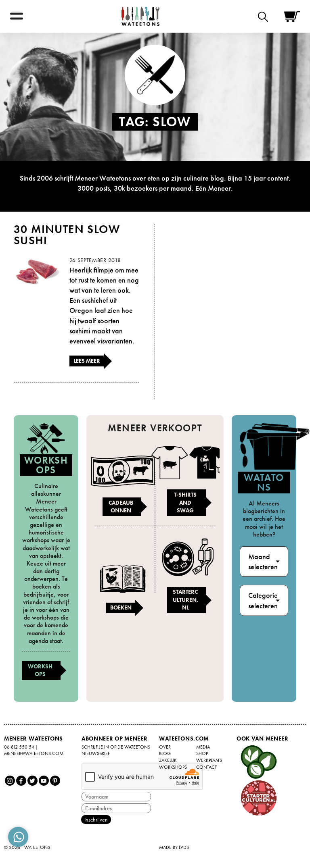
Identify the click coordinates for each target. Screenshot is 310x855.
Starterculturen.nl (185, 599)
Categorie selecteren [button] (263, 600)
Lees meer (86, 360)
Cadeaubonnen (121, 506)
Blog (165, 753)
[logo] (140, 16)
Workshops (40, 670)
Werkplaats (209, 760)
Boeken (121, 607)
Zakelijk (168, 760)
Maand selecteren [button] (263, 561)
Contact (206, 767)
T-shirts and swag (185, 502)
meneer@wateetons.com (33, 753)
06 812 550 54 (19, 747)
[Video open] (265, 16)
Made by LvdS (174, 847)
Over (165, 747)
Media (203, 747)
